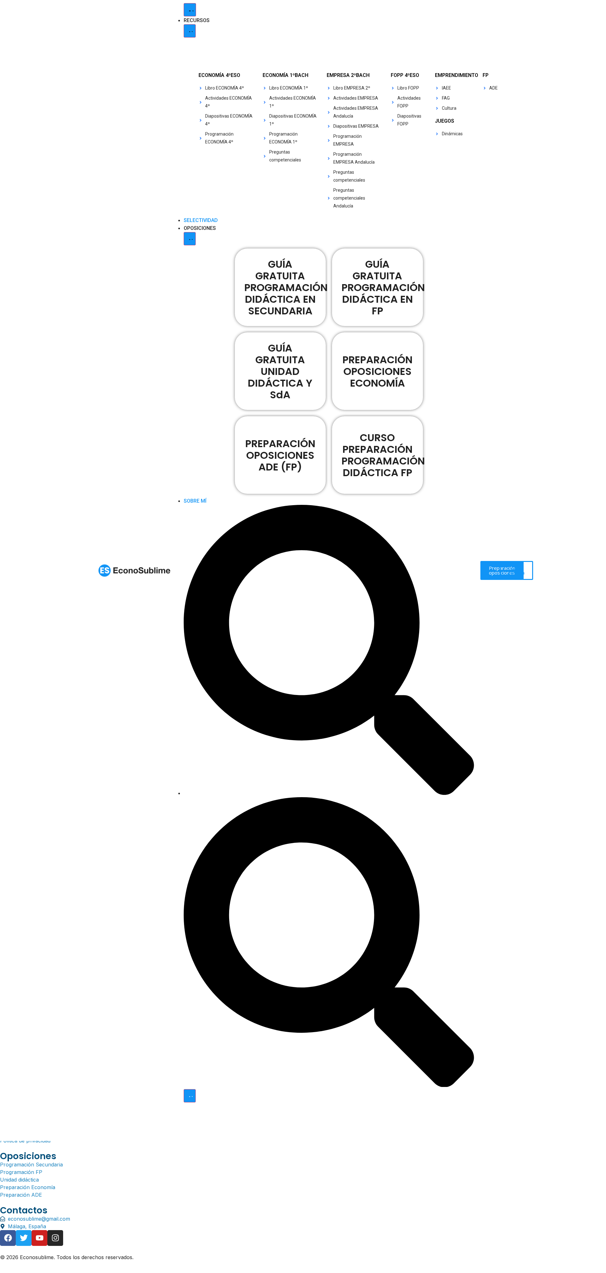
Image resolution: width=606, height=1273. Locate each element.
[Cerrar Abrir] (190, 1095)
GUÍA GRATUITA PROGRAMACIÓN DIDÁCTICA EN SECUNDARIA (286, 287)
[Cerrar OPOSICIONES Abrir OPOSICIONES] (190, 238)
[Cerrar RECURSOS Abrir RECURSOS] (190, 31)
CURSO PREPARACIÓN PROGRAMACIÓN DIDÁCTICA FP (383, 455)
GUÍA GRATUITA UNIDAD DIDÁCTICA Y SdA (280, 371)
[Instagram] (55, 1238)
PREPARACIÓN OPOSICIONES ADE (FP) (280, 455)
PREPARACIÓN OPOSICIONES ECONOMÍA (377, 371)
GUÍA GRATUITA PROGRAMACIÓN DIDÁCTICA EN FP (383, 287)
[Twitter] (24, 1238)
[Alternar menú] (190, 9)
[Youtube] (39, 1238)
